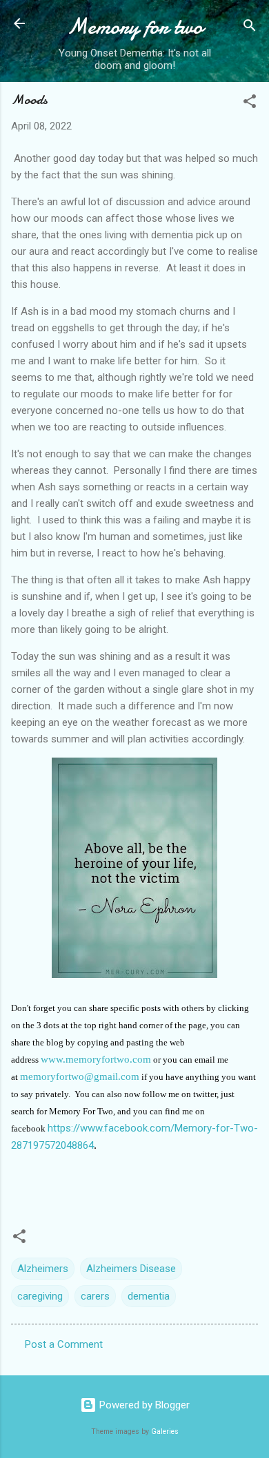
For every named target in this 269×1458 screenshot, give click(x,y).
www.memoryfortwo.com (96, 1059)
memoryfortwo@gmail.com (79, 1076)
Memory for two (135, 26)
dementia (149, 1296)
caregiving (40, 1296)
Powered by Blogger (143, 1405)
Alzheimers (42, 1268)
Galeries (165, 1431)
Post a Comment (64, 1344)
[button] (249, 103)
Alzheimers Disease (131, 1268)
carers (95, 1296)
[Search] (249, 28)
